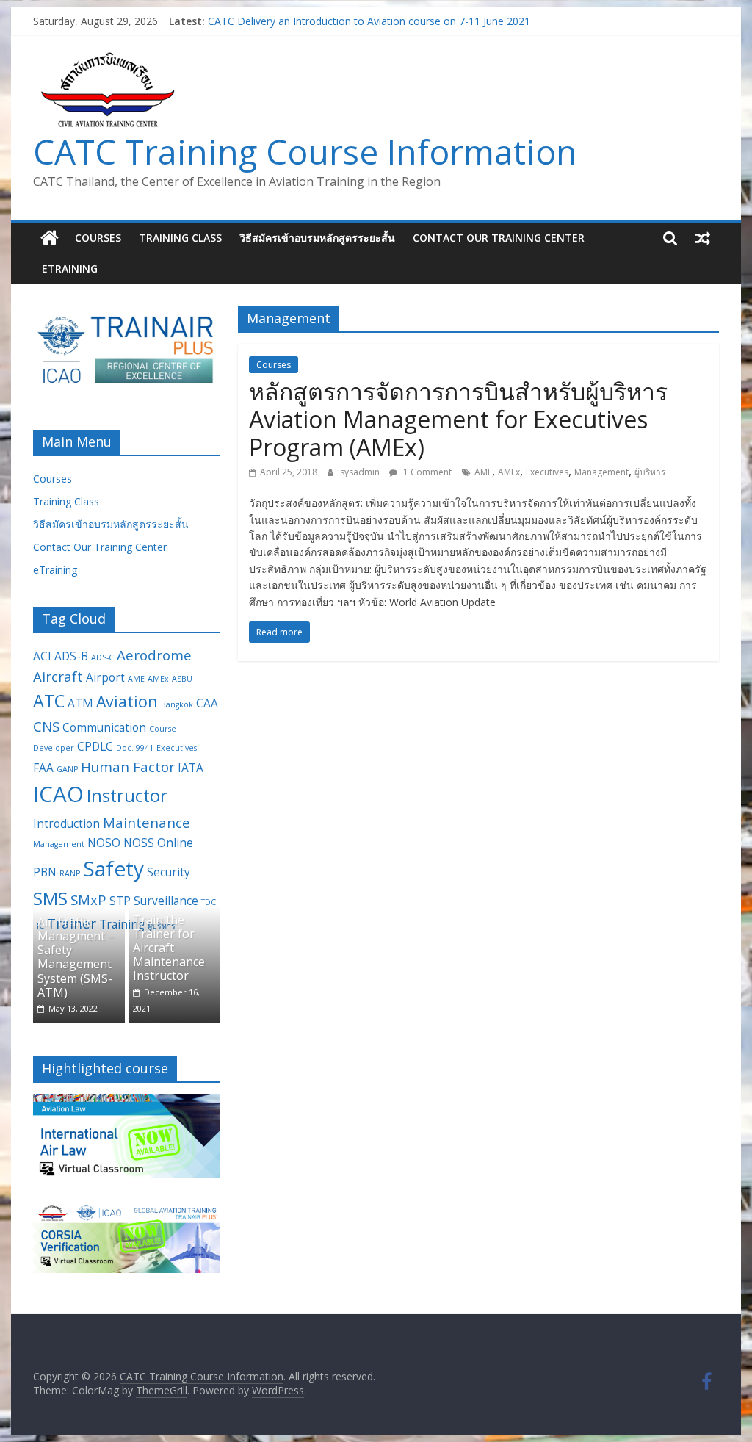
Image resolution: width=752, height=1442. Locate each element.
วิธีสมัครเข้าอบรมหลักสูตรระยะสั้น (317, 238)
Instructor (127, 795)
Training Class (180, 238)
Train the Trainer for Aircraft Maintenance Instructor (169, 948)
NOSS (138, 842)
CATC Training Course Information (305, 151)
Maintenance (146, 822)
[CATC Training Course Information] (49, 238)
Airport (105, 677)
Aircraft (58, 676)
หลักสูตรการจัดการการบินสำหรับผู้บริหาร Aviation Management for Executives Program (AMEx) (458, 419)
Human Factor (128, 766)
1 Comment (426, 472)
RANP (69, 873)
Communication (104, 727)
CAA (207, 703)
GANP (67, 769)
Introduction (66, 823)
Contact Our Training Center (499, 238)
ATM (80, 703)
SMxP (88, 899)
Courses (98, 238)
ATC (49, 701)
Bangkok (177, 704)
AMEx (509, 472)
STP (120, 901)
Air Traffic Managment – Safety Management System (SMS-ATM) (76, 957)
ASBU (182, 679)
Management (601, 472)
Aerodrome (154, 655)
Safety (113, 868)
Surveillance (166, 901)
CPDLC (95, 746)
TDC (208, 902)
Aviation (127, 701)
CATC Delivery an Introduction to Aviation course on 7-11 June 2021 (369, 25)
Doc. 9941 (134, 748)
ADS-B (71, 656)
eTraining (70, 268)
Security (168, 872)
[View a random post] (703, 238)
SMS (50, 898)
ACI (42, 656)
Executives (547, 472)
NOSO (103, 842)
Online (175, 842)
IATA (190, 768)
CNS (46, 726)
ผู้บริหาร (649, 472)
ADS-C (102, 657)
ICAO (58, 794)
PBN (45, 872)
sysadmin (361, 472)
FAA (43, 768)
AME (483, 472)
